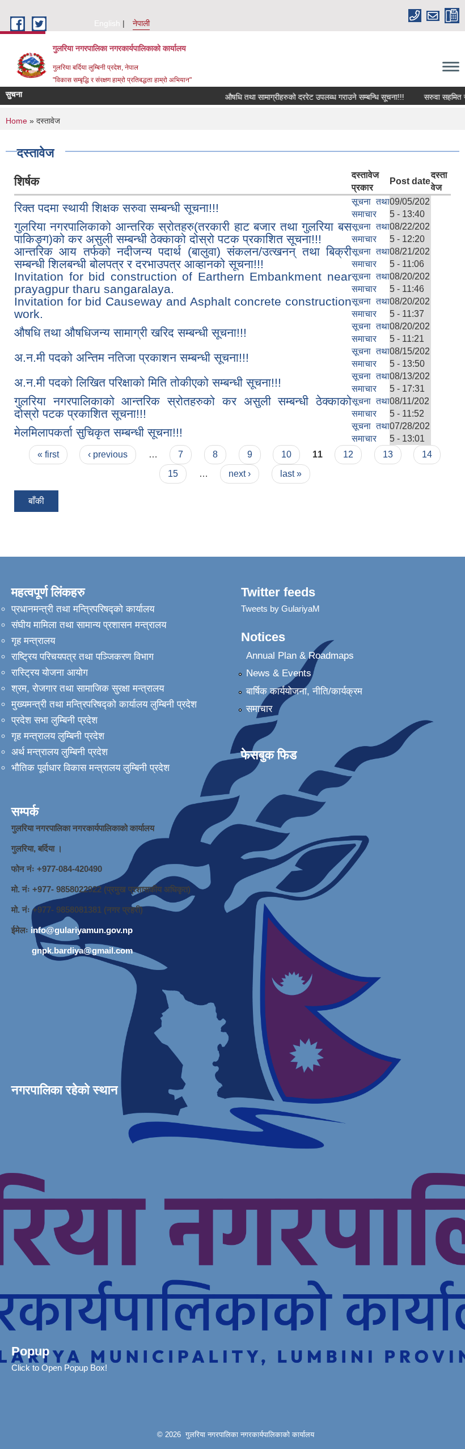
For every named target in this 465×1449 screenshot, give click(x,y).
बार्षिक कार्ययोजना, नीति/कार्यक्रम (304, 691)
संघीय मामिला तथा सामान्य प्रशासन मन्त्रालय (88, 625)
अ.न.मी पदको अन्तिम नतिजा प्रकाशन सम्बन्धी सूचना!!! (131, 357)
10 (286, 454)
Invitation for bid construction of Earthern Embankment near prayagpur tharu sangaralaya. (183, 282)
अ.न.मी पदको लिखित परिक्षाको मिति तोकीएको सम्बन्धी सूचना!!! (147, 382)
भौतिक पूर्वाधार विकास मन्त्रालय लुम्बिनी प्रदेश (90, 767)
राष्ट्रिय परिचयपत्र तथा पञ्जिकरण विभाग (82, 656)
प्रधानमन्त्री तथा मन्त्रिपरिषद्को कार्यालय (82, 609)
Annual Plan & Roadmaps (300, 655)
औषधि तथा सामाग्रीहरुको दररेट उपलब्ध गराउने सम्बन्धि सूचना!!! (306, 96)
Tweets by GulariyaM (280, 608)
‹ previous (108, 454)
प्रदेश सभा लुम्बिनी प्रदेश (54, 720)
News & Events (278, 673)
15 (173, 473)
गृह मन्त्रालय (33, 640)
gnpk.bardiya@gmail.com (82, 950)
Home (16, 120)
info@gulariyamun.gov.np (82, 930)
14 (427, 454)
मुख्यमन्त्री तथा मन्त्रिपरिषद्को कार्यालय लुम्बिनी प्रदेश (104, 704)
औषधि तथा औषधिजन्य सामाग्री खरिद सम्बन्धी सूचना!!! (130, 332)
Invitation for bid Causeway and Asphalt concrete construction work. (183, 307)
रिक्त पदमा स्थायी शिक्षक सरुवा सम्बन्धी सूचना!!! (116, 207)
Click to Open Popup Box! (59, 1367)
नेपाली (141, 23)
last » (291, 473)
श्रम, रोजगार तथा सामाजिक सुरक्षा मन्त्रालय (87, 688)
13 (388, 454)
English (107, 23)
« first (48, 454)
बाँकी (36, 501)
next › (240, 473)
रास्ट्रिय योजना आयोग (49, 672)
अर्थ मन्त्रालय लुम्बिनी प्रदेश (59, 752)
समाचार (259, 709)
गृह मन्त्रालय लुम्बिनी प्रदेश (57, 736)
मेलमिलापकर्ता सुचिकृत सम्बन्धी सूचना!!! (98, 432)
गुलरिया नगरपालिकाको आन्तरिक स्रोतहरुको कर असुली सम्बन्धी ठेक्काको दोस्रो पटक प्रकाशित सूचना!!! (183, 407)
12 (348, 454)
